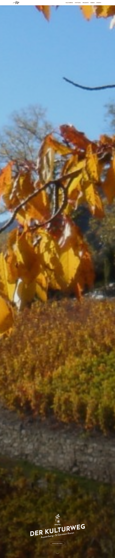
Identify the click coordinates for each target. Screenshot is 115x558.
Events (98, 2)
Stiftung (78, 2)
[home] (16, 2)
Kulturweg (69, 2)
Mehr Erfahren (57, 543)
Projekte (86, 2)
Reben (93, 2)
